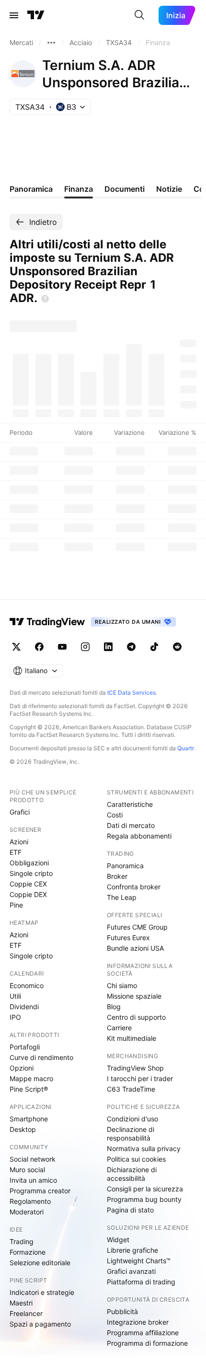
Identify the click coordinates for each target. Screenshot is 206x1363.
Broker (117, 876)
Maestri (21, 1303)
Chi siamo (122, 985)
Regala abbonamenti (139, 836)
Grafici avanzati (131, 1271)
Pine (16, 905)
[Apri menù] (13, 15)
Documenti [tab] (124, 189)
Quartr (185, 748)
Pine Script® (29, 1089)
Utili (15, 996)
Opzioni (22, 1068)
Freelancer (26, 1313)
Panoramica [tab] (31, 189)
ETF (16, 852)
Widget (118, 1239)
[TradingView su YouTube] (62, 646)
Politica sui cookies (136, 1159)
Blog (114, 1006)
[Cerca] (139, 15)
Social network (33, 1159)
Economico (27, 985)
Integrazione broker (138, 1322)
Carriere (119, 1028)
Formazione (28, 1252)
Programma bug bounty (144, 1199)
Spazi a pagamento (40, 1324)
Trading (22, 1241)
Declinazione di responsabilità (130, 1133)
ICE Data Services (131, 692)
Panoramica (125, 866)
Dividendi (24, 1006)
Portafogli (25, 1047)
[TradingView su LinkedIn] (108, 646)
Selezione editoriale (40, 1262)
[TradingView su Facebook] (39, 646)
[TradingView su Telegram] (131, 646)
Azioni (19, 842)
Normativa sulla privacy (144, 1148)
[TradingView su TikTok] (154, 646)
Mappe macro (31, 1078)
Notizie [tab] (169, 189)
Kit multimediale (131, 1038)
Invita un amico (33, 1180)
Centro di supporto (136, 1017)
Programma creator (40, 1191)
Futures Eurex (128, 937)
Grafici (20, 812)
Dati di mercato (131, 825)
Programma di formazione (147, 1343)
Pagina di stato (130, 1210)
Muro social (27, 1169)
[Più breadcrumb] (51, 42)
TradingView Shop (135, 1068)
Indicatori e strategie (42, 1292)
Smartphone (29, 1119)
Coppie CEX (28, 884)
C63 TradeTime (131, 1089)
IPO (15, 1017)
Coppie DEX (28, 894)
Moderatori (27, 1212)
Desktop (23, 1129)
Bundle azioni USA (135, 948)
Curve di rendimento (41, 1057)
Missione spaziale (134, 996)
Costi (115, 815)
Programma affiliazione (143, 1332)
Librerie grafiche (132, 1250)
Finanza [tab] (78, 189)
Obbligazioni (29, 863)
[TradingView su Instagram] (85, 646)
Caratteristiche (130, 804)
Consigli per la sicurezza (145, 1189)
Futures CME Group (137, 927)
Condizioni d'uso (132, 1119)
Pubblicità (122, 1311)
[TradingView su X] (16, 646)
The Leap (122, 897)
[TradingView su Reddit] (177, 646)
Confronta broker (133, 887)
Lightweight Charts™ (139, 1261)
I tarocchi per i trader (140, 1078)
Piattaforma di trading (141, 1282)
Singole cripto (31, 873)
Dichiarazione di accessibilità (132, 1173)
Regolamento (30, 1201)
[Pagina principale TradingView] (36, 15)
